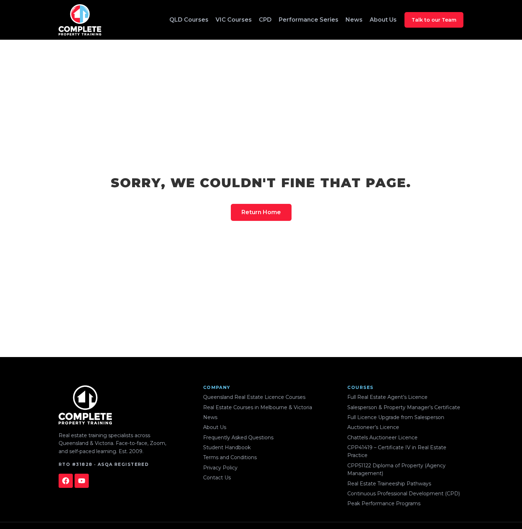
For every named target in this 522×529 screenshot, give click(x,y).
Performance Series (308, 19)
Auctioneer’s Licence (373, 427)
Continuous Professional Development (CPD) (403, 493)
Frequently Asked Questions (238, 437)
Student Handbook (227, 447)
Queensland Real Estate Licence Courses (254, 397)
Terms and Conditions (230, 457)
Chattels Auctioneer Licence (382, 437)
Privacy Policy (220, 467)
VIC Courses (234, 19)
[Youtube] (82, 481)
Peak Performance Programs (383, 503)
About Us (383, 19)
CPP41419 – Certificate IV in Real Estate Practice (396, 451)
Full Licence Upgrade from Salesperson (395, 417)
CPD (265, 19)
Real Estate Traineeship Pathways (389, 483)
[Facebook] (66, 481)
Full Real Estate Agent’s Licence (387, 397)
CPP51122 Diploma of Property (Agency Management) (396, 469)
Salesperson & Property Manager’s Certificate (403, 407)
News (354, 19)
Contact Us (217, 477)
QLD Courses (188, 19)
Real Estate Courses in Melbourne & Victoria (257, 407)
